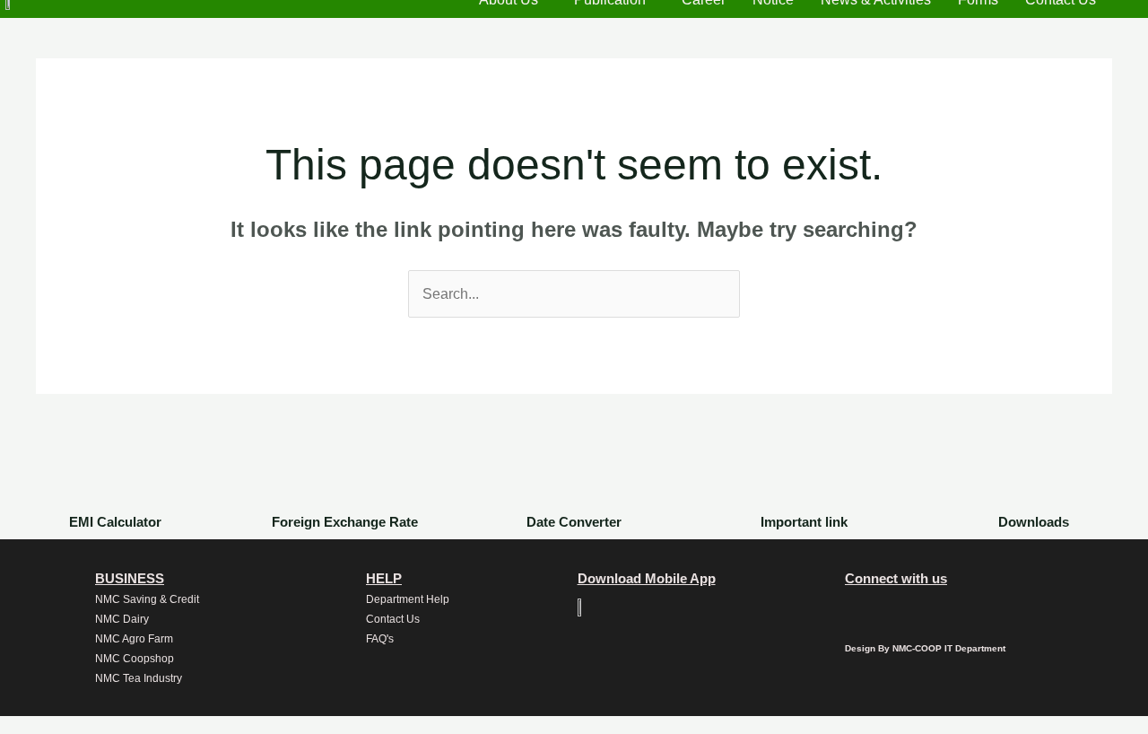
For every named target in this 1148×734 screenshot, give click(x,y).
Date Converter (574, 521)
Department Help (407, 599)
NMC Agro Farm (134, 639)
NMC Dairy (122, 619)
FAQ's (380, 639)
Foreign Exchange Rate (345, 521)
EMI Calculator (115, 521)
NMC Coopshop (134, 658)
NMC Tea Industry (138, 678)
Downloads (1033, 521)
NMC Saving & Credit (147, 599)
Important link (804, 521)
